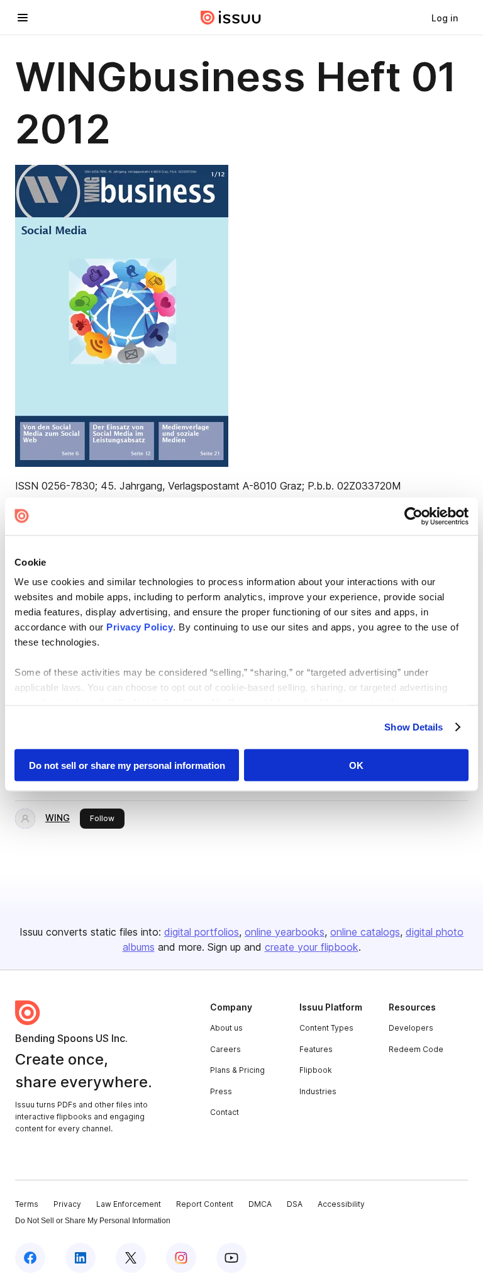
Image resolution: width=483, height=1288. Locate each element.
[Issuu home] (231, 18)
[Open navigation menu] (22, 17)
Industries (317, 1091)
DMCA (260, 1204)
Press (221, 1091)
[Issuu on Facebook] (30, 1258)
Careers (225, 1049)
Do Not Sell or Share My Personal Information (92, 1220)
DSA (295, 1204)
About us (226, 1028)
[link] (444, 17)
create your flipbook (311, 947)
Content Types (326, 1028)
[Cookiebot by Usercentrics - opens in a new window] (413, 516)
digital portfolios (201, 932)
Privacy (67, 1204)
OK (356, 764)
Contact (224, 1112)
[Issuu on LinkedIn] (80, 1258)
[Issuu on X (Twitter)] (131, 1258)
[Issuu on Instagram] (181, 1258)
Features (316, 1049)
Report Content (204, 1204)
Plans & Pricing (237, 1070)
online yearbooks (285, 932)
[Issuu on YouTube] (231, 1258)
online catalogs (365, 932)
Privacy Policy (139, 627)
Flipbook (315, 1070)
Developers (411, 1028)
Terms (26, 1204)
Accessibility (341, 1204)
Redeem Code (416, 1049)
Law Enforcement (128, 1204)
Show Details (413, 727)
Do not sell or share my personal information (127, 764)
